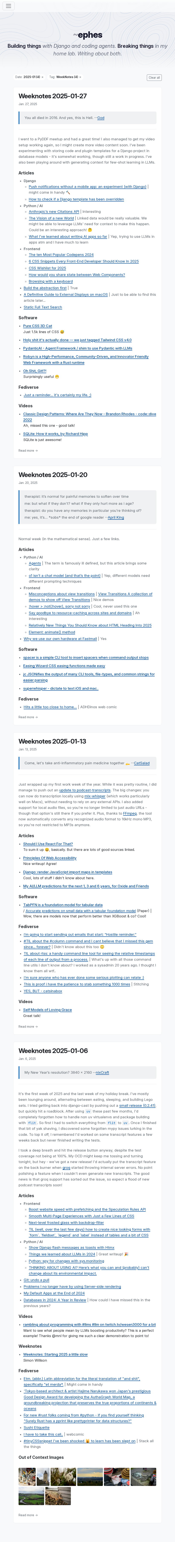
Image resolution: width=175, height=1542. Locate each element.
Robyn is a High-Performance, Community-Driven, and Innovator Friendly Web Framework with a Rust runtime (86, 359)
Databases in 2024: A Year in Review (55, 1300)
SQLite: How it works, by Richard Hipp (55, 434)
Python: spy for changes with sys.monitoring (66, 1261)
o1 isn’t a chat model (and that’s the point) (65, 575)
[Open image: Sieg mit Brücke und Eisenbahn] (31, 1496)
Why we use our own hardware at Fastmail (60, 639)
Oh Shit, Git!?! (34, 371)
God (100, 118)
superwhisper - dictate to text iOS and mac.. (61, 688)
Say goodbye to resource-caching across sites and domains (80, 613)
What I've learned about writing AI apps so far (68, 236)
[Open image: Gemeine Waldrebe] (63, 1477)
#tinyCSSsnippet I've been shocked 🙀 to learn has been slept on (80, 1441)
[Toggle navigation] (9, 6)
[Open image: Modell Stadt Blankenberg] (143, 1477)
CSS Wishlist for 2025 (47, 268)
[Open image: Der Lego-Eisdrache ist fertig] (27, 1477)
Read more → (28, 450)
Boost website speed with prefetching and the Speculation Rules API (87, 1209)
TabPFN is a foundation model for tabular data (63, 905)
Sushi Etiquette (37, 1427)
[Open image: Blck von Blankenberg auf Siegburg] (90, 1477)
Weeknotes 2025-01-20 (53, 475)
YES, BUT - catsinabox (43, 991)
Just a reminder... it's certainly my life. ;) (57, 395)
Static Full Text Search (43, 307)
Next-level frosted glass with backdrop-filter (66, 1222)
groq (66, 1167)
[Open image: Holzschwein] (58, 1496)
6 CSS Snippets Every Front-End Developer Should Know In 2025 (84, 261)
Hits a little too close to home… (50, 707)
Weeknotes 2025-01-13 (52, 741)
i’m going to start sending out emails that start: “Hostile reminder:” (80, 934)
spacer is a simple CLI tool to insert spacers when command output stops (86, 657)
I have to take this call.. (43, 1434)
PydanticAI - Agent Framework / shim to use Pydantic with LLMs (77, 348)
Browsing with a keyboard (51, 281)
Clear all (154, 77)
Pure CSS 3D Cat (37, 326)
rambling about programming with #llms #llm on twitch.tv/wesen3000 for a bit (89, 1324)
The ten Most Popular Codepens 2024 (61, 254)
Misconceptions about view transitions (62, 594)
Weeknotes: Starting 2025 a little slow (55, 1354)
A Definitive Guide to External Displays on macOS (66, 294)
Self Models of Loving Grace (47, 1010)
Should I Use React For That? (48, 844)
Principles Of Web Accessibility (50, 858)
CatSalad (142, 763)
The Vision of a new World (51, 218)
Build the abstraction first (45, 288)
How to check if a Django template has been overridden (76, 199)
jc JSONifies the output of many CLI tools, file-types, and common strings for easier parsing (89, 677)
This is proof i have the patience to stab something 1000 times (77, 984)
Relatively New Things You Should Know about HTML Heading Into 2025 (90, 625)
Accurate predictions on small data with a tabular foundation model (81, 911)
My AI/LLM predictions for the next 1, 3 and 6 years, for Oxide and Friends (86, 886)
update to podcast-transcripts (85, 790)
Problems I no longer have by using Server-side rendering (72, 1286)
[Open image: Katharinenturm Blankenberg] (43, 1477)
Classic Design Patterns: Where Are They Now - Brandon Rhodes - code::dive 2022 (89, 417)
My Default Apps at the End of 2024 (54, 1293)
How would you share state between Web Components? (77, 275)
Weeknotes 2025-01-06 (53, 1051)
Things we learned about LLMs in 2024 (62, 1254)
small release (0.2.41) (137, 1105)
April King (116, 517)
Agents (35, 563)
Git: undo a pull (36, 1280)
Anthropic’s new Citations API (54, 211)
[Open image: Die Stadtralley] (117, 1477)
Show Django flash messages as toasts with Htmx (71, 1247)
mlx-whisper (95, 796)
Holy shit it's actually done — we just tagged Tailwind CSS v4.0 (77, 340)
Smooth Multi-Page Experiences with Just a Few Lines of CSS (81, 1216)
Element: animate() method (52, 632)
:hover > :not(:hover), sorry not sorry (59, 606)
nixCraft (102, 1072)
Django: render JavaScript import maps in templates (67, 872)
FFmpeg (130, 813)
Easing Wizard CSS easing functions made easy (64, 666)
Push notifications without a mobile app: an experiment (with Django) (87, 186)
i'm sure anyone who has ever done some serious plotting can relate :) (84, 977)
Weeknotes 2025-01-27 (53, 96)
